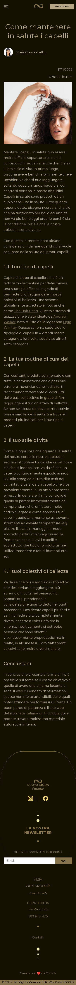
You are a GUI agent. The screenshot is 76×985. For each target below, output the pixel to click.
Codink (51, 973)
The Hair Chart (26, 311)
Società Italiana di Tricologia (36, 713)
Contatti (38, 937)
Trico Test (62, 6)
